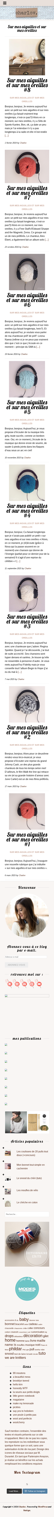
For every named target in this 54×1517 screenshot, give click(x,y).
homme (20, 1340)
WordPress (43, 1506)
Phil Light (25, 1350)
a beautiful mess (21, 1377)
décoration (32, 1335)
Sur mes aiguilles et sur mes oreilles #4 (27, 510)
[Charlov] (27, 18)
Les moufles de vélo (27, 1190)
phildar (15, 1348)
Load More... (14, 1491)
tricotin (35, 1354)
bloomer (32, 1320)
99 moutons (19, 1373)
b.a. (17, 1320)
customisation (37, 1332)
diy (46, 1332)
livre (33, 1340)
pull (32, 1349)
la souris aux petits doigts (26, 1392)
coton (7, 1332)
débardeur (18, 1336)
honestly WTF (20, 1388)
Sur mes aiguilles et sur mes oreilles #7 (27, 192)
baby (24, 1319)
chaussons (18, 1328)
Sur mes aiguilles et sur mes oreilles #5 (27, 407)
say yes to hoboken (23, 1411)
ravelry (37, 1350)
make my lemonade (23, 1403)
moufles (21, 1345)
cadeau (33, 1324)
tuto (42, 1353)
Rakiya (26, 1510)
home (10, 1340)
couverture (23, 1332)
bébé (26, 1324)
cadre (40, 1324)
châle (25, 1328)
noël (37, 1344)
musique (30, 1344)
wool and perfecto (22, 1418)
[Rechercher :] (27, 1214)
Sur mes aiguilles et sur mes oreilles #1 (27, 839)
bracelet (19, 1324)
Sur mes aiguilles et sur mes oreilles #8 (27, 85)
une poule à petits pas (24, 1414)
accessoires (10, 1320)
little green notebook (23, 1396)
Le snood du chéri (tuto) (29, 1178)
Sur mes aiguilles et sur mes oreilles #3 (27, 621)
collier (30, 1328)
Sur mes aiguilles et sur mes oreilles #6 (27, 299)
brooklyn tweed (21, 1380)
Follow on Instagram (36, 1491)
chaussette (9, 1328)
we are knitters (15, 1358)
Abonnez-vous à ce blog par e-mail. (27, 948)
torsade (29, 1354)
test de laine (20, 1354)
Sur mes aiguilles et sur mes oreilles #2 (27, 732)
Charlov (22, 1506)
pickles (16, 1407)
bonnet (10, 1324)
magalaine (18, 1399)
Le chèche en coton (27, 1202)
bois (37, 1320)
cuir (28, 1332)
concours (39, 1328)
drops (9, 1336)
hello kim (17, 1384)
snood (9, 1353)
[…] (6, 135)
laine (27, 1341)
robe (43, 1350)
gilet (45, 1336)
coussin (14, 1332)
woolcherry (19, 1422)
